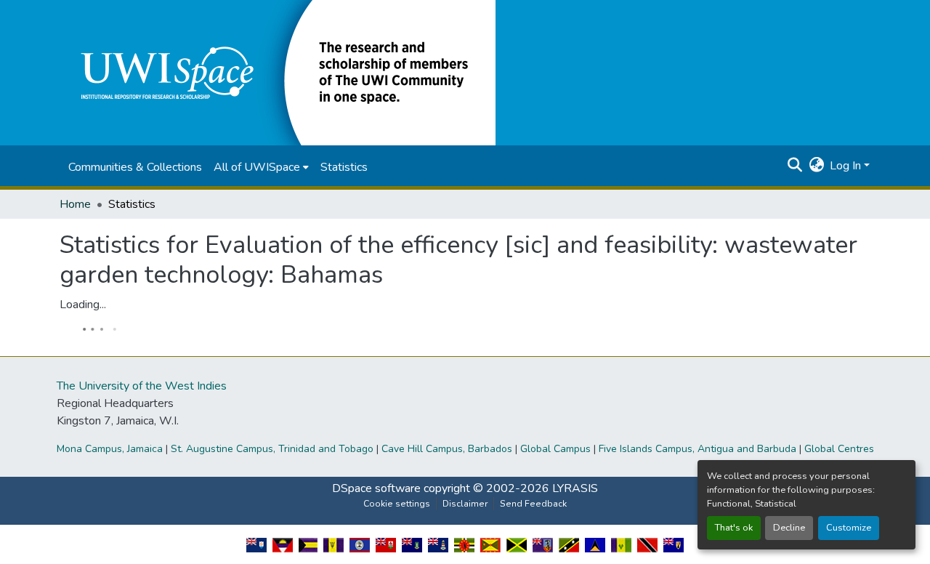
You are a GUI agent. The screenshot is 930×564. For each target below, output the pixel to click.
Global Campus (555, 449)
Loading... (83, 305)
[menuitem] (261, 167)
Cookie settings (396, 503)
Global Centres (839, 449)
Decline (789, 527)
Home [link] (75, 204)
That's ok (734, 527)
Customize (848, 527)
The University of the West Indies (142, 386)
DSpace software (376, 488)
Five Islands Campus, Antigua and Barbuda (697, 449)
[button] (278, 72)
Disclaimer (465, 503)
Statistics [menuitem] (344, 167)
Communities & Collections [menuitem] (135, 167)
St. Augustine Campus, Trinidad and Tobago (272, 449)
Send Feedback (533, 503)
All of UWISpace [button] (257, 167)
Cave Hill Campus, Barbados (446, 449)
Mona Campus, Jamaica (110, 449)
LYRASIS (575, 488)
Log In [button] (847, 166)
